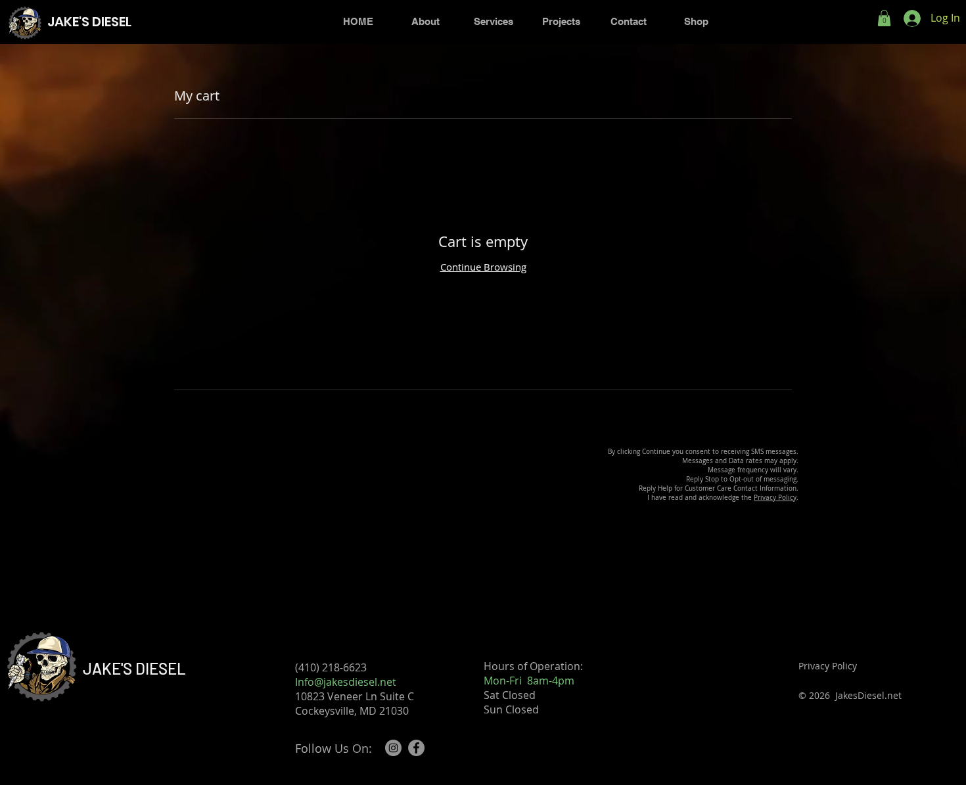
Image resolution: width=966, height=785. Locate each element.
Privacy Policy (775, 497)
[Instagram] (393, 748)
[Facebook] (416, 748)
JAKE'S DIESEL (134, 668)
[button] (884, 18)
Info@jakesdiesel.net (345, 682)
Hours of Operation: (533, 666)
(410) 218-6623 (338, 667)
